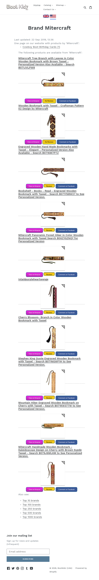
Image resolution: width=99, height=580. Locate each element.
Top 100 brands (32, 504)
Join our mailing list (19, 535)
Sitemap (60, 5)
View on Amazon (33, 101)
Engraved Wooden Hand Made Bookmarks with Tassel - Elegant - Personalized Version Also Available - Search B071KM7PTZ (48, 149)
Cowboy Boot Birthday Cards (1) (41, 46)
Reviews (49, 186)
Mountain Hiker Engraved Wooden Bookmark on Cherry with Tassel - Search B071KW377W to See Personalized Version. (49, 405)
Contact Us (49, 9)
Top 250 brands (32, 508)
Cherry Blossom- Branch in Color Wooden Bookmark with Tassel (44, 319)
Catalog (48, 5)
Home (36, 5)
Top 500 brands (32, 512)
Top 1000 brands (32, 516)
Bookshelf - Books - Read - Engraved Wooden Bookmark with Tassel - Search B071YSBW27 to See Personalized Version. (51, 194)
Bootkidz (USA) (65, 568)
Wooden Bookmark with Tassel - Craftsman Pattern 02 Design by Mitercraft (51, 107)
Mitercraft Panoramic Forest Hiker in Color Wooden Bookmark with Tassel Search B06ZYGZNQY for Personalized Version (50, 238)
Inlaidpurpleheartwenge (33, 279)
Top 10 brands (31, 500)
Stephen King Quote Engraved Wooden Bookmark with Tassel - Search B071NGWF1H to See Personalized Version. (49, 361)
